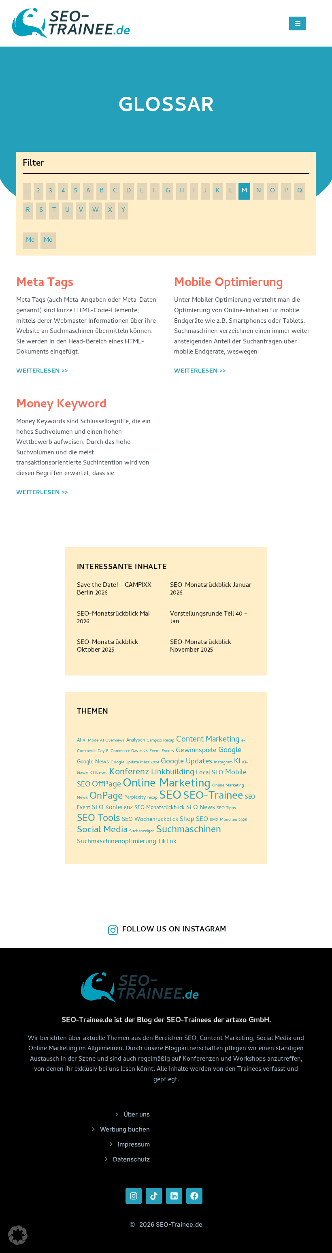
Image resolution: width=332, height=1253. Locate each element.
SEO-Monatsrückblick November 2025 (200, 646)
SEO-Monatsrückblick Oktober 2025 (107, 646)
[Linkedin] (174, 1196)
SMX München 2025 (228, 820)
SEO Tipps (226, 808)
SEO (170, 796)
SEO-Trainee (213, 797)
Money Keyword (61, 405)
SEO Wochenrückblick (150, 820)
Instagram (223, 762)
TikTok (167, 842)
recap (152, 797)
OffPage (106, 785)
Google (229, 751)
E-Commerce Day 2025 (127, 751)
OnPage (106, 797)
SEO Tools (98, 819)
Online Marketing (167, 784)
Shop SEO (194, 819)
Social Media (102, 830)
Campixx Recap (161, 740)
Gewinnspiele (196, 750)
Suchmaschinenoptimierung (116, 842)
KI (237, 762)
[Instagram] (134, 1196)
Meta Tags (44, 284)
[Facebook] (194, 1196)
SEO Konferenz (112, 808)
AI (79, 741)
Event (154, 751)
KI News (98, 773)
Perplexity (135, 798)
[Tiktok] (154, 1196)
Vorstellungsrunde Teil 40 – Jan (209, 618)
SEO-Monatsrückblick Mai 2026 (113, 618)
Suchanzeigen (142, 831)
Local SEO (209, 773)
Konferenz (129, 772)
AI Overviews (112, 740)
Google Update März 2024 (135, 762)
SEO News (200, 808)
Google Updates (186, 762)
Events (168, 751)
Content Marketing (208, 740)
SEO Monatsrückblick (159, 808)
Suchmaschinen (188, 830)
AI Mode (90, 740)
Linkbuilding (172, 773)
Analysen (135, 741)
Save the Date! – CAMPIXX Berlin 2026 (114, 589)
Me (30, 240)
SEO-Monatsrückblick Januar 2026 (210, 589)
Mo (48, 240)
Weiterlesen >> (42, 371)
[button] (18, 1235)
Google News (93, 762)
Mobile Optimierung (228, 284)
